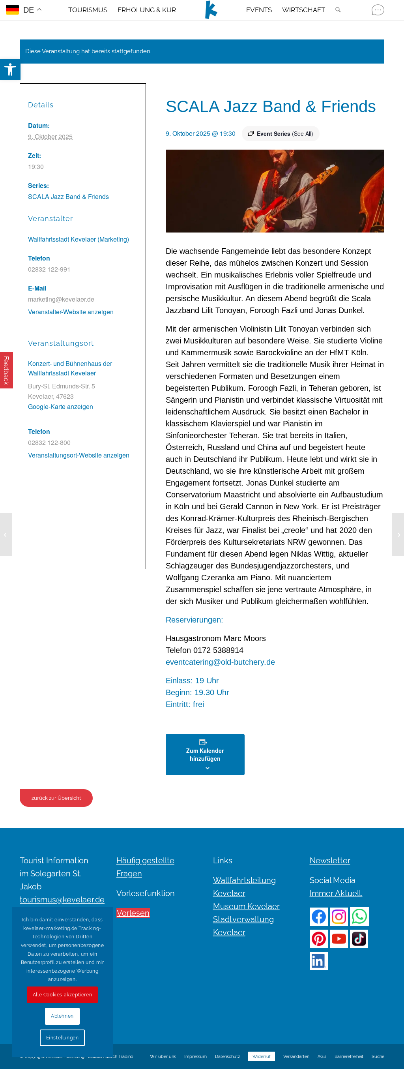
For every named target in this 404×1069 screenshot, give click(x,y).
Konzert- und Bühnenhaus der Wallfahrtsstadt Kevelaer (70, 368)
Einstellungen (62, 1038)
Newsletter (330, 860)
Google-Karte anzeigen (60, 406)
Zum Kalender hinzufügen (205, 754)
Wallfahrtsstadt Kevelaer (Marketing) (78, 239)
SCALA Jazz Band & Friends (68, 196)
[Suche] (335, 10)
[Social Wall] (378, 10)
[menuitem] (87, 10)
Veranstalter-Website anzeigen (71, 311)
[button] (10, 69)
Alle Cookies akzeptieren (62, 995)
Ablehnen (62, 1016)
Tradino (125, 1056)
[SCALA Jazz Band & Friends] (6, 534)
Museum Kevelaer (246, 906)
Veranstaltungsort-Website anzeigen (78, 454)
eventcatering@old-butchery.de (220, 662)
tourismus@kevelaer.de (62, 899)
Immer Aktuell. (336, 893)
